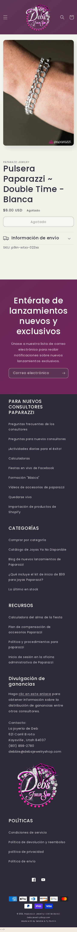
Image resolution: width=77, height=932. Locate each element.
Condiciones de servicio (28, 832)
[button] (5, 17)
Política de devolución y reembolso (37, 842)
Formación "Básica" (24, 478)
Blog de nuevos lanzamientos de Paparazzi (35, 562)
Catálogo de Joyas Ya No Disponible (37, 549)
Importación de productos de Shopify (32, 509)
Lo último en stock (23, 589)
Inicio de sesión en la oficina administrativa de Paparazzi (31, 659)
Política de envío (22, 861)
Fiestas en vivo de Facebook (31, 468)
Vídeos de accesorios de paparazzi (37, 487)
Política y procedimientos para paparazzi (33, 644)
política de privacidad (26, 852)
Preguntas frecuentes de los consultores (31, 427)
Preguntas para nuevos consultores (37, 439)
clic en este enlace (35, 694)
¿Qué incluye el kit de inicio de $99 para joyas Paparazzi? (37, 577)
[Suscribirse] (63, 373)
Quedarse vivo (20, 497)
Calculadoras (19, 458)
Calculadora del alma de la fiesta (35, 617)
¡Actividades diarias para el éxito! (35, 449)
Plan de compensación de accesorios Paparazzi (30, 629)
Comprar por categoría (27, 540)
